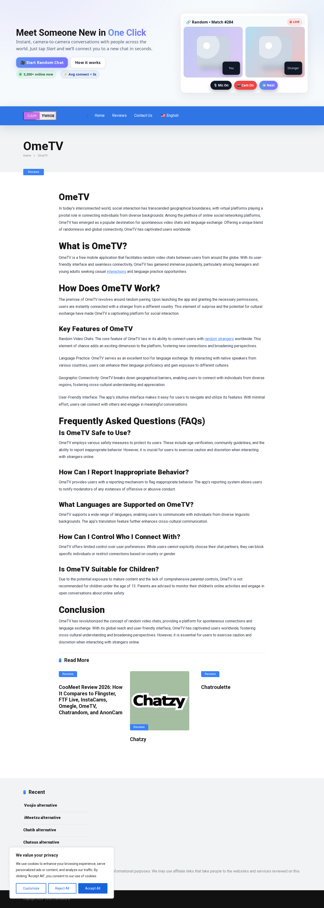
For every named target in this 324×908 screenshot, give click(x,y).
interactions (116, 271)
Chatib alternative (39, 830)
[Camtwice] (39, 114)
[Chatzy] (162, 700)
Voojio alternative (40, 805)
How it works (88, 62)
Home (100, 115)
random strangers (219, 339)
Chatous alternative (41, 842)
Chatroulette (216, 687)
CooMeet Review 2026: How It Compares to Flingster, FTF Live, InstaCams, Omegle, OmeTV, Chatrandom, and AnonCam (90, 699)
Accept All (92, 888)
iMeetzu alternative (42, 817)
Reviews (119, 115)
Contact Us (143, 115)
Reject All (62, 888)
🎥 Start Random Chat (42, 62)
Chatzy (138, 739)
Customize (31, 888)
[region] (61, 873)
